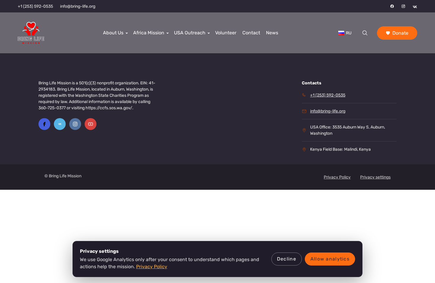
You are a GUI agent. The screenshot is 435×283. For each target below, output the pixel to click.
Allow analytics (329, 259)
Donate (400, 33)
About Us (113, 33)
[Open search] (365, 33)
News (272, 33)
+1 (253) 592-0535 (35, 6)
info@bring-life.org (77, 6)
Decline (286, 259)
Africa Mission (148, 33)
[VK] (415, 6)
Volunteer (225, 33)
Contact (251, 33)
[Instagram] (403, 6)
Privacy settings (375, 177)
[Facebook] (392, 6)
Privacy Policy (337, 177)
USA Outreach (189, 33)
